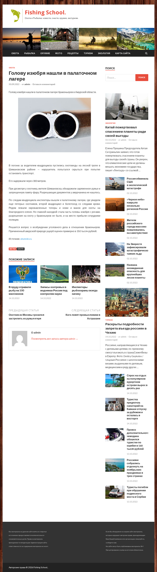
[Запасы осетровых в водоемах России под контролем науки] (54, 283)
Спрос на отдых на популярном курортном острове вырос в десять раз (137, 382)
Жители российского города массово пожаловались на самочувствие (137, 226)
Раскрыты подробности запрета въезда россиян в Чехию (126, 328)
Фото (58, 53)
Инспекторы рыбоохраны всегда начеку (84, 290)
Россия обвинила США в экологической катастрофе (137, 183)
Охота (15, 53)
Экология (104, 53)
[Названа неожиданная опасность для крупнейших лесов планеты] (114, 275)
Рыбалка (29, 53)
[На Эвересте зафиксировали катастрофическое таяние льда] (114, 254)
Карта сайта (122, 53)
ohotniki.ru (26, 238)
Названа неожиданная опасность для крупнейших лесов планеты (136, 271)
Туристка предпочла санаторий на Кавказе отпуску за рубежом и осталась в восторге (137, 409)
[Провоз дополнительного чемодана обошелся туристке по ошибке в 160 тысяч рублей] (114, 440)
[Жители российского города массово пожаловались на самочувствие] (114, 230)
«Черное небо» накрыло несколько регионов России (137, 204)
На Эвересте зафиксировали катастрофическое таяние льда (138, 248)
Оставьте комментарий (44, 84)
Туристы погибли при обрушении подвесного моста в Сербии (137, 492)
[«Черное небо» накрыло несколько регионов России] (114, 210)
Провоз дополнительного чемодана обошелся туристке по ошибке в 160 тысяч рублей (138, 439)
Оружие (45, 53)
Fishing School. (45, 12)
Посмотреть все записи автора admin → (54, 338)
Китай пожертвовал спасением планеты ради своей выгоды (125, 131)
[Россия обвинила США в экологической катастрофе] (114, 189)
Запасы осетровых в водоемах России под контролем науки (53, 290)
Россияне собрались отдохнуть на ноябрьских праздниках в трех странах (135, 467)
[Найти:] (126, 77)
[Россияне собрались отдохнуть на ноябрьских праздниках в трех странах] (114, 470)
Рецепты (72, 53)
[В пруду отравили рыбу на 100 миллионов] (23, 283)
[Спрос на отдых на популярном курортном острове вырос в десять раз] (114, 386)
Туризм (88, 53)
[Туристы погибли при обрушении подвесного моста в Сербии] (114, 497)
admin (27, 84)
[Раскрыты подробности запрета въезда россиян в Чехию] (126, 317)
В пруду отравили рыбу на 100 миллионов (20, 290)
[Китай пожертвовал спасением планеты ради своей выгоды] (126, 120)
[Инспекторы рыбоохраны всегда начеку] (86, 283)
